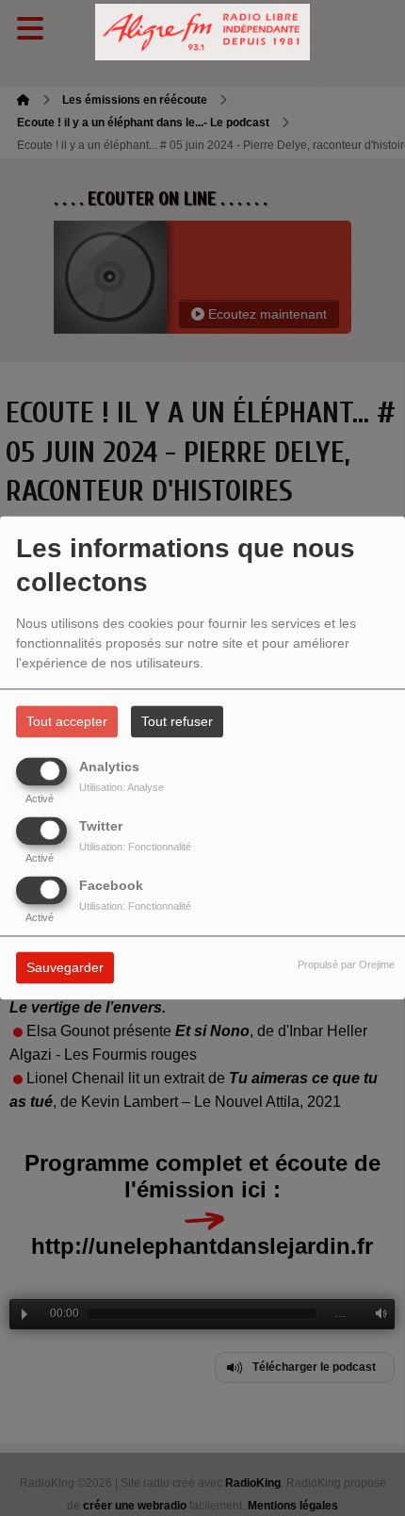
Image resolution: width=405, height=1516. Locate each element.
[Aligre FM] (202, 32)
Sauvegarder (65, 968)
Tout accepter (66, 722)
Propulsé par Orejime (346, 965)
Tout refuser (177, 722)
